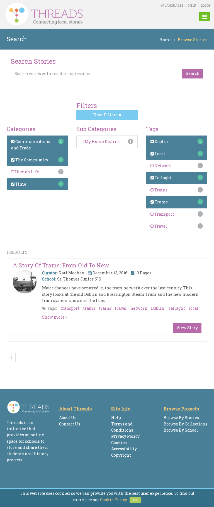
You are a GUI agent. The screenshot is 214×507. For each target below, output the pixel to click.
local (193, 308)
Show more (53, 317)
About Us (67, 417)
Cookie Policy (113, 499)
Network (163, 165)
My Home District (102, 141)
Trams (161, 202)
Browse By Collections (185, 424)
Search (193, 73)
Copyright (121, 455)
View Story (187, 327)
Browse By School (181, 430)
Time (20, 184)
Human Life (26, 171)
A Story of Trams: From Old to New (61, 265)
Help (192, 5)
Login (205, 5)
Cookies (119, 442)
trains (105, 308)
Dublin (161, 141)
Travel (160, 226)
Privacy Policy (125, 436)
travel (121, 308)
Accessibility (124, 448)
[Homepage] (67, 14)
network (138, 308)
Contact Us (69, 424)
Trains (160, 190)
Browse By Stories (181, 417)
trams (89, 308)
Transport (164, 214)
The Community (31, 160)
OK (135, 500)
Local (159, 153)
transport (69, 308)
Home (165, 39)
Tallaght (163, 177)
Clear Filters (105, 114)
